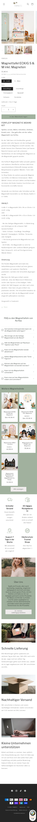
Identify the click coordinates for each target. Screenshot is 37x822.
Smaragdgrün (9, 93)
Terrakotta (18, 97)
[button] (4, 4)
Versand (9, 74)
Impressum (22, 807)
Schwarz (7, 97)
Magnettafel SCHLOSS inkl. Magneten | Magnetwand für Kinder (10, 476)
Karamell (20, 93)
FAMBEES (14, 807)
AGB (28, 807)
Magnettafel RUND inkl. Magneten (27, 412)
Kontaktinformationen (19, 813)
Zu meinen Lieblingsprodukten (19, 612)
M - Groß (6, 81)
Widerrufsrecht (23, 810)
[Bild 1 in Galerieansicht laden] (9, 50)
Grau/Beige (21, 89)
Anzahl (3, 105)
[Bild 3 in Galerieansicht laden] (28, 50)
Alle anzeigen (18, 489)
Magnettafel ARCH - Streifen (9, 443)
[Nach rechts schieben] (35, 50)
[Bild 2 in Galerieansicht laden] (18, 50)
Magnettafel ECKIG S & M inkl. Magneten (10, 413)
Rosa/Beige (7, 89)
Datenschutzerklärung (11, 810)
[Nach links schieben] (2, 50)
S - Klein (17, 81)
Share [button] (5, 307)
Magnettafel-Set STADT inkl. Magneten (27, 444)
